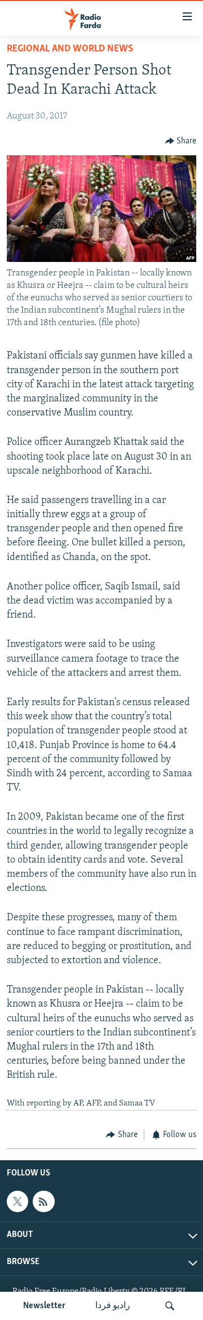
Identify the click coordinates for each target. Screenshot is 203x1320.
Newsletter (44, 1305)
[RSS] (43, 1201)
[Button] (181, 141)
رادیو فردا (112, 1305)
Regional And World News (70, 49)
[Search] (170, 1306)
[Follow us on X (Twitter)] (17, 1201)
